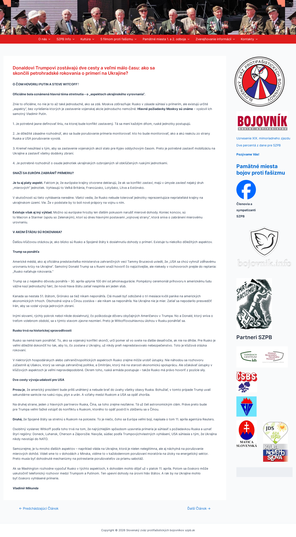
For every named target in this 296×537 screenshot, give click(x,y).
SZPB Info (64, 39)
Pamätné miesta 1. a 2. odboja (164, 39)
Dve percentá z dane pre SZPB (258, 145)
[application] (48, 39)
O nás (42, 39)
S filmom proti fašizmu (116, 39)
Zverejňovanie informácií (213, 39)
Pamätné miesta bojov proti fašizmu (260, 169)
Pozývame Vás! (247, 154)
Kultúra (86, 39)
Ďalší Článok (199, 508)
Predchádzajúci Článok (38, 508)
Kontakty (247, 39)
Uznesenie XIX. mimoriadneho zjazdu (263, 138)
